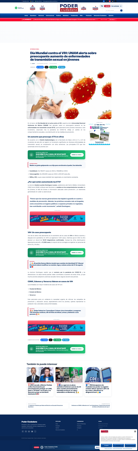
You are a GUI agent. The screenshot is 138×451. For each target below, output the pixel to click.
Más (81, 15)
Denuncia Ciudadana (100, 15)
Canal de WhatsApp (81, 423)
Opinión (111, 15)
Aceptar (106, 445)
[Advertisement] (69, 32)
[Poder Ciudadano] (69, 8)
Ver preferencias (130, 445)
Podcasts (89, 15)
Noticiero (66, 15)
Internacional (50, 15)
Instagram (79, 427)
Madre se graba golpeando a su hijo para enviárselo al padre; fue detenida (56, 165)
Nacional (41, 15)
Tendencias (74, 15)
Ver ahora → (112, 19)
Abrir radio (99, 447)
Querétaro (33, 15)
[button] (135, 431)
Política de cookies (108, 448)
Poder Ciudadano (29, 422)
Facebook (79, 425)
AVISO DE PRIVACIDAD (117, 448)
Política (58, 15)
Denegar (118, 445)
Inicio (26, 15)
